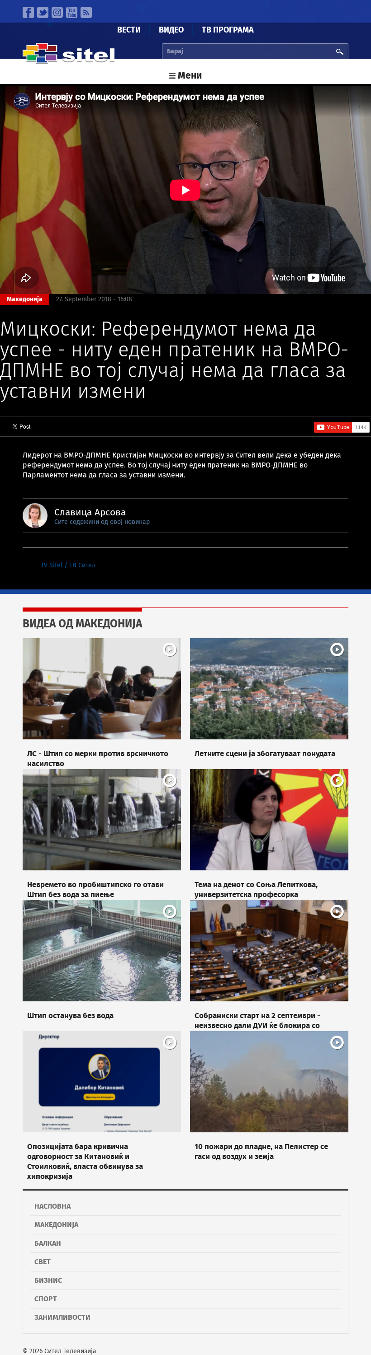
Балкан (47, 1243)
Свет (42, 1261)
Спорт (45, 1298)
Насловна (52, 1206)
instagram (57, 12)
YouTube (71, 12)
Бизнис (48, 1280)
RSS (86, 12)
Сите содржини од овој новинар (102, 522)
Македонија (56, 1224)
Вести (129, 30)
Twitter (42, 12)
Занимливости (62, 1317)
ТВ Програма (228, 30)
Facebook (28, 12)
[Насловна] (68, 62)
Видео (171, 30)
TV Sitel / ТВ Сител (68, 565)
